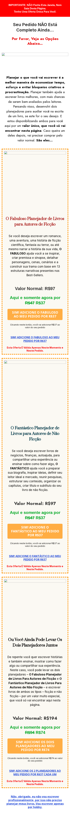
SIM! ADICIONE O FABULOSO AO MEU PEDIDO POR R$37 (35, 339)
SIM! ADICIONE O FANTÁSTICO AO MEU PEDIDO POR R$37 (35, 558)
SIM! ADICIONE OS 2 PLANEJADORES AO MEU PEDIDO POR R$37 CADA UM (35, 772)
